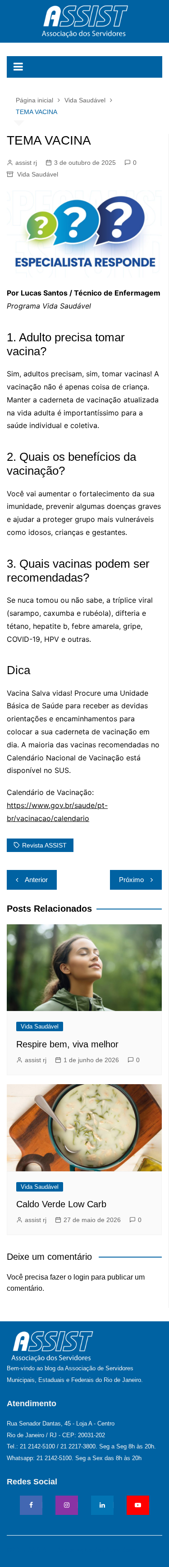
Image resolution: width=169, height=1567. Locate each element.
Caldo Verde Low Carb (61, 1204)
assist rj (26, 162)
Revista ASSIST (44, 845)
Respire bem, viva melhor (67, 1044)
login (81, 1277)
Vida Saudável (37, 174)
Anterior (36, 879)
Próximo (131, 879)
